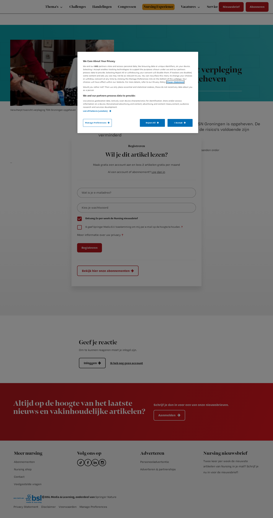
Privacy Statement (175, 82)
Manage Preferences (95, 122)
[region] (137, 92)
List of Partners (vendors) (95, 111)
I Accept (178, 122)
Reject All (151, 122)
